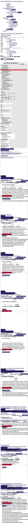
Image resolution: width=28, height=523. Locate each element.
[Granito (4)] (8, 138)
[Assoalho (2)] (8, 135)
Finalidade (21, 64)
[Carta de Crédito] (5, 144)
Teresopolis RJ (14, 24)
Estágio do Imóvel (5, 117)
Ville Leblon (5, 331)
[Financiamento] (5, 140)
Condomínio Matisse (8, 216)
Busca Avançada (5, 150)
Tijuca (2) (4, 81)
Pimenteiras (13, 26)
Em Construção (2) (7, 122)
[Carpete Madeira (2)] (8, 137)
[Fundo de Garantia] (5, 143)
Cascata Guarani (14, 25)
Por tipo (9, 9)
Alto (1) (4, 77)
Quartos (3, 92)
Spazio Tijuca (6, 254)
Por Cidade (9, 22)
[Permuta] (5, 142)
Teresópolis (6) (6, 74)
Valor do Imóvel (5, 110)
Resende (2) (5, 83)
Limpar (7, 148)
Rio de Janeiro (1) (7, 86)
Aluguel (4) (5, 67)
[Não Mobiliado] (4, 130)
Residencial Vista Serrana (9, 293)
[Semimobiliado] (4, 127)
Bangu (11, 14)
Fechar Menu (10, 16)
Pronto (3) (5, 120)
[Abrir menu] (0, 33)
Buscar (2, 148)
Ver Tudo (13, 9)
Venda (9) (4, 65)
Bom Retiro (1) (6, 78)
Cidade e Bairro (5, 73)
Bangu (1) (4, 87)
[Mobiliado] (4, 129)
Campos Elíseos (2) (7, 84)
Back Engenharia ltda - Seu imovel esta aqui (12, 1)
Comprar (4, 198)
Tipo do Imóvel (4, 68)
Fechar (11, 148)
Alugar (8, 198)
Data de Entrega (5, 123)
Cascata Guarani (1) (7, 80)
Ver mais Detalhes (7, 195)
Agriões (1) (5, 75)
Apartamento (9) (6, 71)
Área (2, 100)
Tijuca (11, 15)
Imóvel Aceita (4, 139)
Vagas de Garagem (5, 98)
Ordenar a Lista (5, 146)
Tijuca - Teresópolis (12, 12)
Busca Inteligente (5, 89)
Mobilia (2, 126)
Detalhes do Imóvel (6, 133)
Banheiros (3, 95)
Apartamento (13, 11)
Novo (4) (4, 119)
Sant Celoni (5, 446)
